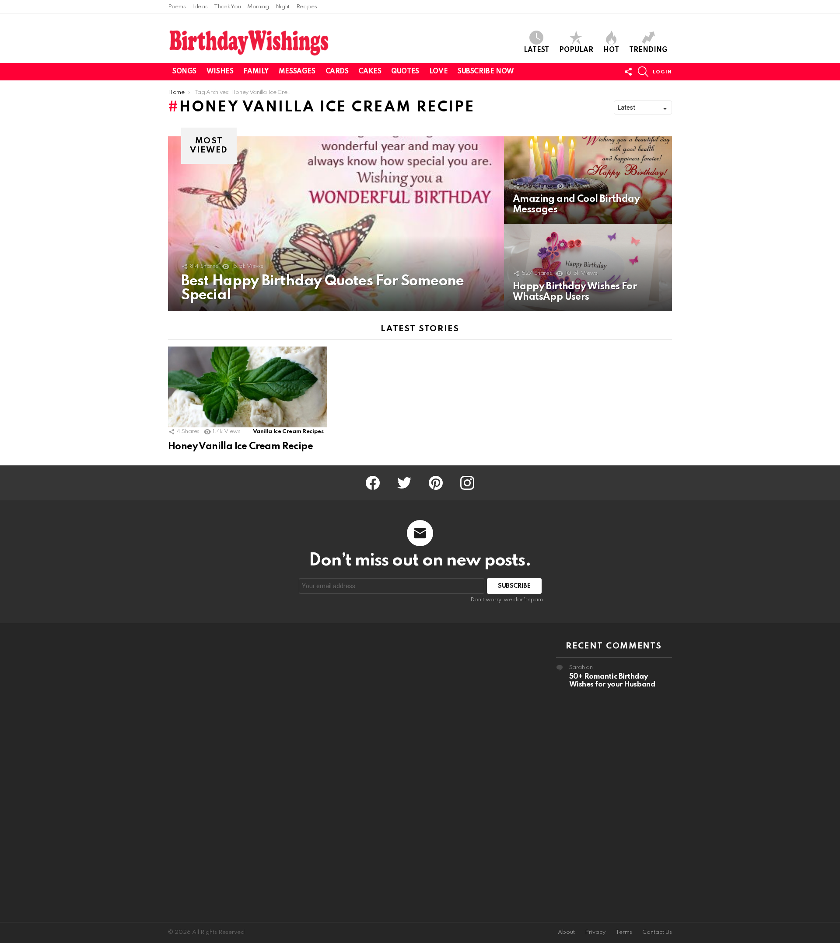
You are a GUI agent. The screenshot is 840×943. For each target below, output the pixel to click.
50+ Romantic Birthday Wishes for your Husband (612, 680)
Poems (177, 7)
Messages (297, 71)
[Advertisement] (226, 772)
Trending (648, 50)
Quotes (405, 71)
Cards (337, 71)
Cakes (369, 71)
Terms (624, 932)
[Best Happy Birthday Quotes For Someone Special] (336, 223)
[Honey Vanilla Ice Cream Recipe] (247, 391)
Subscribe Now (486, 71)
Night (283, 7)
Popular (576, 50)
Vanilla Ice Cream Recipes (288, 431)
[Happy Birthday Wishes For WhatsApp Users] (588, 267)
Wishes (219, 71)
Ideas (199, 7)
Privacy (595, 932)
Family (255, 71)
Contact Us (657, 932)
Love (438, 71)
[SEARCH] (643, 71)
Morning (258, 7)
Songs (184, 71)
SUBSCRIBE (514, 586)
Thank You (227, 7)
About (566, 932)
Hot (611, 50)
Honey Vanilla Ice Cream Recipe (240, 446)
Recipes (306, 7)
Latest (536, 50)
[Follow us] (628, 71)
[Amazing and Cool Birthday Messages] (588, 180)
